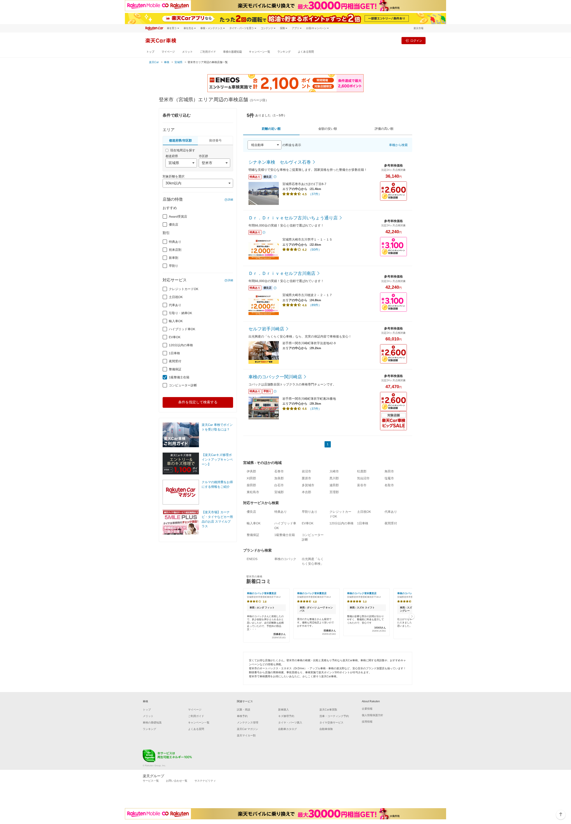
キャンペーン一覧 (259, 52)
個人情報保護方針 (372, 715)
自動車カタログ (287, 729)
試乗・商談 (243, 709)
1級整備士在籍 (179, 377)
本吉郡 (306, 492)
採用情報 (367, 721)
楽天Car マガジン (247, 729)
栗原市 (306, 478)
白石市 (279, 485)
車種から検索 (398, 145)
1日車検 (174, 353)
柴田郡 (251, 485)
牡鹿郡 (361, 471)
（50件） (314, 249)
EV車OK (174, 337)
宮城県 (178, 62)
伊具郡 (251, 471)
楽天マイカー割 (246, 735)
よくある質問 (306, 52)
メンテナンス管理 (247, 722)
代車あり (175, 305)
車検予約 (242, 716)
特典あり (175, 241)
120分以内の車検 (181, 345)
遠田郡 (334, 485)
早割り (173, 266)
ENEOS (252, 559)
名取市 (389, 485)
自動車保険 (326, 729)
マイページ (168, 52)
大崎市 (334, 471)
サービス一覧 (151, 780)
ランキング (284, 52)
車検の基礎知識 (232, 52)
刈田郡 (251, 478)
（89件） (314, 305)
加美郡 (279, 478)
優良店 (173, 224)
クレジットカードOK (183, 289)
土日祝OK (176, 297)
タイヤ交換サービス (331, 722)
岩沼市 (306, 471)
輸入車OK (176, 321)
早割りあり (309, 511)
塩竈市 (389, 478)
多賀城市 (308, 485)
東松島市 (253, 492)
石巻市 (279, 471)
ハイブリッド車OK (182, 329)
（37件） (314, 194)
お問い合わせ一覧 (176, 780)
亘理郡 (334, 492)
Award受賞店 (178, 216)
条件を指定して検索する (197, 402)
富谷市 (361, 485)
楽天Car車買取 (328, 709)
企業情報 (367, 708)
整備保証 (175, 369)
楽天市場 (418, 28)
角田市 (389, 471)
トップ (150, 52)
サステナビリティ (205, 780)
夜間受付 (175, 361)
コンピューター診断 (183, 385)
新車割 (173, 258)
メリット (187, 52)
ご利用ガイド (208, 52)
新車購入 (283, 709)
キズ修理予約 (286, 716)
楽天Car (154, 62)
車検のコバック (285, 559)
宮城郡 (279, 492)
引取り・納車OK (180, 313)
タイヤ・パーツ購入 (290, 722)
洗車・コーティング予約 (334, 716)
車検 (166, 62)
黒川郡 (334, 478)
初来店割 (175, 249)
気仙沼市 (363, 478)
